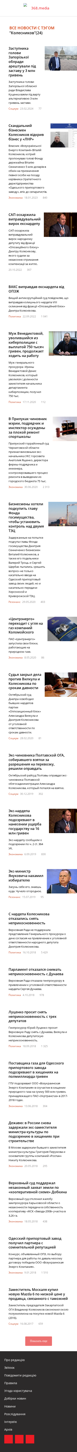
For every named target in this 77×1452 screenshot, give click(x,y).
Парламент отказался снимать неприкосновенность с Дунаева (36, 971)
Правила (10, 1383)
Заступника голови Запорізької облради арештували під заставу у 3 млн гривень (22, 61)
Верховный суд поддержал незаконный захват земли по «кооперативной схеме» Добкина (38, 1187)
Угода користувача (18, 1391)
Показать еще (38, 1341)
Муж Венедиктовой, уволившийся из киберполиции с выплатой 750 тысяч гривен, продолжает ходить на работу (26, 344)
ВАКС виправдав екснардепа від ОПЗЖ (36, 289)
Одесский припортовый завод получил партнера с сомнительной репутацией (35, 1243)
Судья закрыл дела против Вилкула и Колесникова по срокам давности (25, 681)
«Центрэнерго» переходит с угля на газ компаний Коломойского (26, 626)
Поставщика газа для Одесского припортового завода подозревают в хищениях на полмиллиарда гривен (36, 1070)
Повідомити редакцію (20, 1375)
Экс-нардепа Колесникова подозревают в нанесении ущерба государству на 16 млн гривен (25, 821)
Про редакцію (14, 1360)
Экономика (16, 197)
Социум (13, 108)
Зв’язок (9, 1368)
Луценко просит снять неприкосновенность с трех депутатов (32, 1016)
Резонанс (15, 602)
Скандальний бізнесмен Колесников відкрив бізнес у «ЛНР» (26, 132)
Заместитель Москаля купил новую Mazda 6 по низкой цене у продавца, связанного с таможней (38, 1294)
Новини (10, 1406)
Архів (8, 1429)
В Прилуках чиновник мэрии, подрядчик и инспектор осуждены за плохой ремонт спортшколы (28, 427)
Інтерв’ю (10, 1422)
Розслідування (14, 1414)
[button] (69, 8)
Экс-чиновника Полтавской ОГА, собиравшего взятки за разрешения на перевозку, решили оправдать (37, 762)
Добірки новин (15, 1398)
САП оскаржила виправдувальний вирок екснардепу (25, 219)
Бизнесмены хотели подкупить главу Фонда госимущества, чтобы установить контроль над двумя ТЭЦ (26, 517)
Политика (15, 316)
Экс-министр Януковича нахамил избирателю (26, 876)
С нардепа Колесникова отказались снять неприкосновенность (29, 918)
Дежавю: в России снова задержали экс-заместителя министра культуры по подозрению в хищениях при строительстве (34, 1132)
